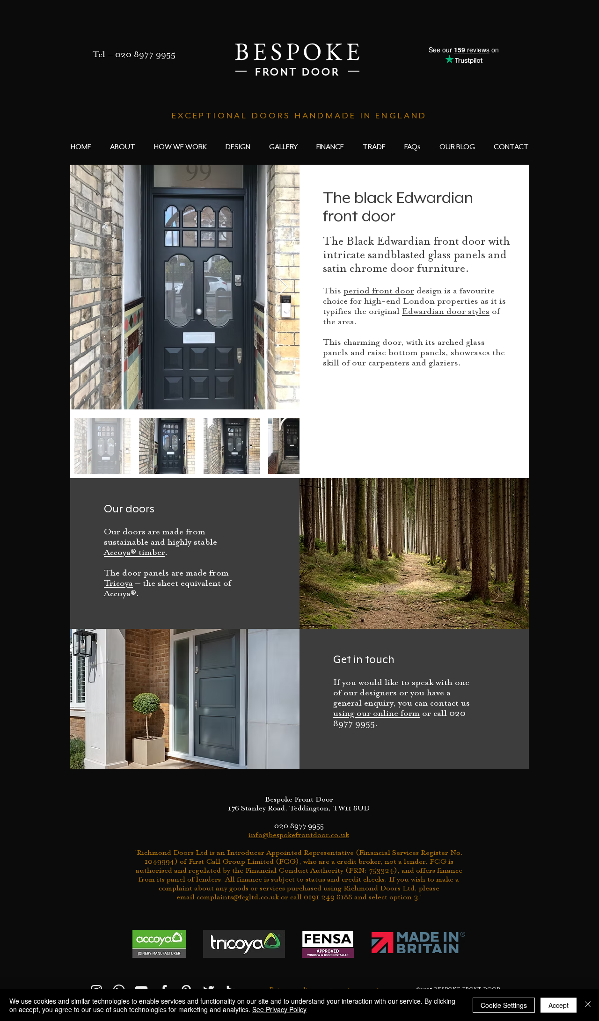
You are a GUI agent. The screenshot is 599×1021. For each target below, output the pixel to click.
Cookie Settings (504, 1005)
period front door (378, 291)
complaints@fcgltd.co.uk (238, 897)
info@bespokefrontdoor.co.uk (298, 835)
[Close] (587, 1005)
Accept (558, 1005)
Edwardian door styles (445, 312)
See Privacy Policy (279, 1009)
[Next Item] (283, 287)
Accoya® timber (134, 553)
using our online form (376, 714)
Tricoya (118, 584)
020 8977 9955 (145, 55)
